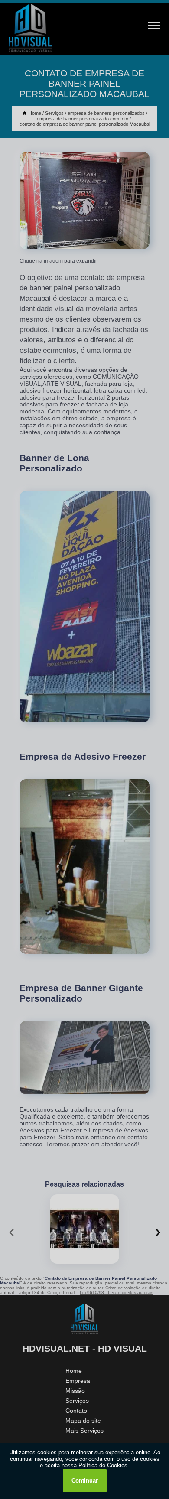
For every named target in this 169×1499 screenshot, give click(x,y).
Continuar (85, 1480)
